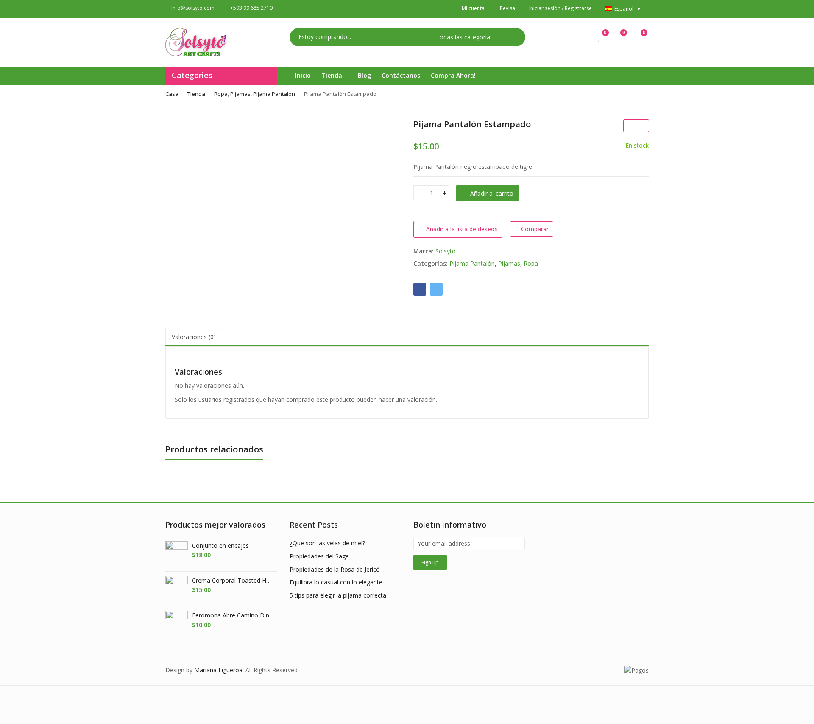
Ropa (531, 263)
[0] (599, 36)
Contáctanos (401, 75)
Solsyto (445, 251)
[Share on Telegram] (436, 289)
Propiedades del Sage (319, 556)
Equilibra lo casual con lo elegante (336, 582)
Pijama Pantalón (472, 263)
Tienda (332, 75)
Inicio (303, 75)
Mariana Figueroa (218, 670)
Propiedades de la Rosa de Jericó (335, 569)
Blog (364, 75)
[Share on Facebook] (419, 289)
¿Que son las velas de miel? (327, 543)
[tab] (193, 337)
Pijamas (509, 263)
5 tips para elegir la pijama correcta (338, 595)
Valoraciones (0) (194, 337)
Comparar (535, 229)
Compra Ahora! (453, 75)
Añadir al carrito (491, 193)
